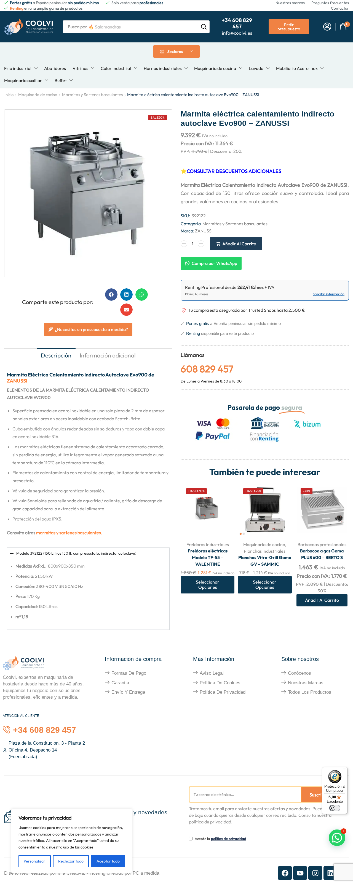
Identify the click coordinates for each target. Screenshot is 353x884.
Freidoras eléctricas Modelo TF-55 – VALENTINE (208, 557)
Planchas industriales (264, 551)
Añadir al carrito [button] (338, 525)
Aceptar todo (108, 861)
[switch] (334, 808)
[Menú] (344, 770)
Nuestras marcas (290, 2)
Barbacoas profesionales (322, 544)
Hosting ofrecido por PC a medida (124, 873)
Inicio (9, 94)
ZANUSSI (17, 381)
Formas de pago (128, 673)
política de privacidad (228, 838)
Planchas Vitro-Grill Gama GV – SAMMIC (264, 561)
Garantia (120, 682)
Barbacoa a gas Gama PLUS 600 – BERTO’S (322, 554)
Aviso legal (212, 673)
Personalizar (34, 861)
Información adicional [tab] (108, 355)
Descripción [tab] (56, 355)
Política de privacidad (222, 692)
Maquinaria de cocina (37, 94)
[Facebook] (285, 873)
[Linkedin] (330, 873)
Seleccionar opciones (224, 525)
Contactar (340, 8)
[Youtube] (300, 873)
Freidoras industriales (207, 544)
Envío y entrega (128, 692)
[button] (327, 27)
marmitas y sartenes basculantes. (69, 532)
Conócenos (299, 673)
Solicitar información (328, 294)
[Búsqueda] (203, 27)
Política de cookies (220, 682)
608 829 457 (207, 369)
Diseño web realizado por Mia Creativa (44, 873)
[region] (71, 841)
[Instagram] (315, 873)
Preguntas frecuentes (330, 2)
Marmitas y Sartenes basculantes (92, 94)
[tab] (56, 356)
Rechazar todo (71, 861)
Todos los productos (309, 692)
